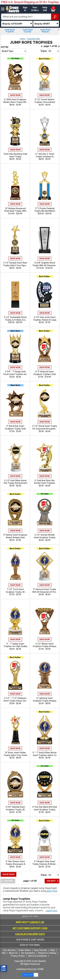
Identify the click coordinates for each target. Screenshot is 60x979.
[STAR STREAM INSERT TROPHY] (15, 838)
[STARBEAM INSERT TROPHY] (15, 675)
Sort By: (5, 47)
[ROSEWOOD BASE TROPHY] (15, 185)
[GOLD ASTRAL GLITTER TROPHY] (15, 457)
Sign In (25, 9)
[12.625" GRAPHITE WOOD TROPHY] (44, 239)
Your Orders (35, 9)
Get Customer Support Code (30, 928)
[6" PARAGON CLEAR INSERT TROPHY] (44, 838)
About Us (13, 953)
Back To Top (30, 916)
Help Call (44, 9)
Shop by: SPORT (42, 23)
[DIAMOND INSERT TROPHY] (44, 566)
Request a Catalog (47, 953)
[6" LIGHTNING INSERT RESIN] (44, 675)
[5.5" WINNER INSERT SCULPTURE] (44, 620)
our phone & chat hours (30, 939)
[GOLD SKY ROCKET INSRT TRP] (44, 457)
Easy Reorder (40, 950)
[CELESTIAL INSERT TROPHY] (15, 784)
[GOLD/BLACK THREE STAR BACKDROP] (15, 131)
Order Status (25, 950)
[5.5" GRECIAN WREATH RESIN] (44, 511)
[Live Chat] (3, 968)
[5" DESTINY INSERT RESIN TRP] (15, 511)
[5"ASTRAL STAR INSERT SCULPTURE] (15, 403)
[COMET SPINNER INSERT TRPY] (44, 76)
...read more (51, 910)
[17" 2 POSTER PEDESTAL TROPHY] (44, 185)
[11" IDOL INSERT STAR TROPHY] (44, 131)
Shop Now (15, 95)
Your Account (9, 950)
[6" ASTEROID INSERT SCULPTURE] (44, 348)
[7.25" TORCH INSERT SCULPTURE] (15, 566)
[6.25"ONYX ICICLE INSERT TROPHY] (44, 294)
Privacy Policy (18, 956)
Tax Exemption (28, 953)
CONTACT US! (36, 922)
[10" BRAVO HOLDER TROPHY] (15, 729)
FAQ (4, 953)
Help (52, 950)
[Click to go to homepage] (12, 9)
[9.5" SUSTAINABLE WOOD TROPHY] (15, 294)
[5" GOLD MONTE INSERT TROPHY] (44, 729)
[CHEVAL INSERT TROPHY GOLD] (44, 403)
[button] (51, 891)
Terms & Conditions (37, 956)
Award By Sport (33, 39)
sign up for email (30, 945)
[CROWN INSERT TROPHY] (15, 348)
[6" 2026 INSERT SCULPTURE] (15, 76)
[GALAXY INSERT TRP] (15, 620)
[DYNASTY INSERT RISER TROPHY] (15, 239)
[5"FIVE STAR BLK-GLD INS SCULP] (44, 784)
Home (22, 39)
